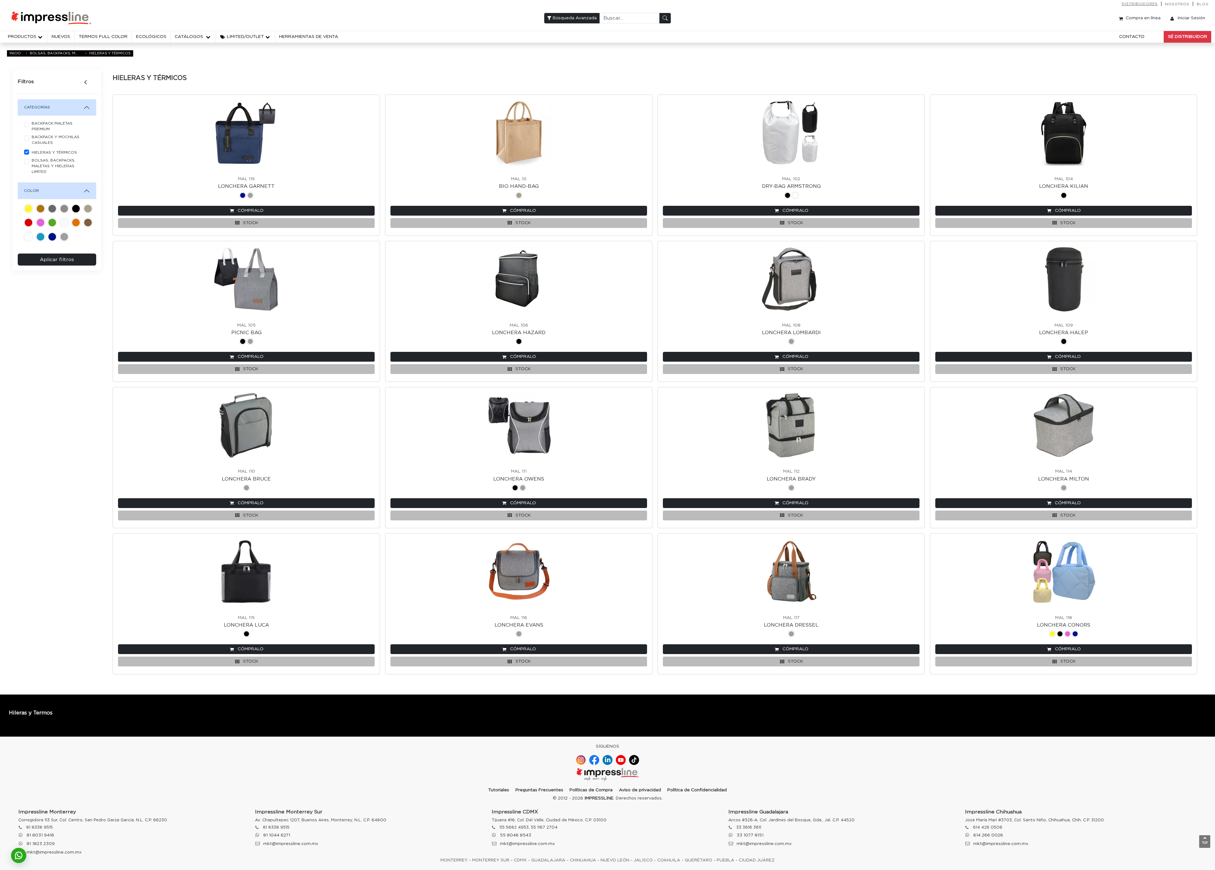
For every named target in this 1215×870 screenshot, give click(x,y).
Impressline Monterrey (47, 811)
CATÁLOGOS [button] (189, 36)
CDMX (520, 860)
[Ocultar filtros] (88, 81)
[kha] (40, 209)
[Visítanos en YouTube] (621, 760)
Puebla (725, 860)
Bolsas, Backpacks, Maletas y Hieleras (55, 53)
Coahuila (668, 860)
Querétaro (698, 860)
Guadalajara (548, 860)
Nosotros (1177, 4)
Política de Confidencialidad (697, 790)
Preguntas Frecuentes (539, 790)
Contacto (1131, 36)
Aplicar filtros (57, 259)
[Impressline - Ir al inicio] (51, 18)
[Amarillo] (28, 209)
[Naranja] (76, 223)
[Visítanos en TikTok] (634, 760)
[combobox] (629, 18)
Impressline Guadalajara (758, 811)
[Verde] (52, 223)
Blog (1203, 4)
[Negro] (76, 209)
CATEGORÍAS (37, 107)
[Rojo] (28, 223)
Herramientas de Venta (308, 36)
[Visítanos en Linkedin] (607, 760)
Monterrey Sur (490, 860)
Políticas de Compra (591, 790)
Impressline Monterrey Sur (288, 811)
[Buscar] (665, 18)
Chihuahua (583, 860)
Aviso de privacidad (640, 790)
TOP (1205, 843)
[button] (245, 37)
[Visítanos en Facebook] (594, 760)
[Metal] (52, 209)
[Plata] (64, 209)
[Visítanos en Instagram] (581, 760)
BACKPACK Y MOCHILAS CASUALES (55, 139)
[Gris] (64, 237)
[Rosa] (40, 223)
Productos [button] (22, 36)
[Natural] (88, 209)
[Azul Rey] (40, 237)
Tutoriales (498, 790)
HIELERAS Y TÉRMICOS (54, 152)
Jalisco (643, 860)
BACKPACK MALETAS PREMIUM (52, 126)
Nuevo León (615, 860)
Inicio (15, 53)
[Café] (88, 223)
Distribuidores (1140, 4)
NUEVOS (61, 36)
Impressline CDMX (515, 811)
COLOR (31, 191)
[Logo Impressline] (607, 775)
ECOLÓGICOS (151, 36)
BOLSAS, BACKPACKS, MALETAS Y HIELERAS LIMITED (53, 166)
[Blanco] (28, 237)
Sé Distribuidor (1187, 36)
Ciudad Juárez (757, 860)
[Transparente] (64, 223)
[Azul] (52, 237)
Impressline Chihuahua (993, 811)
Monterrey (454, 860)
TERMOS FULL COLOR (103, 36)
